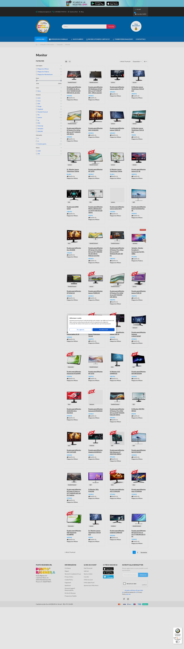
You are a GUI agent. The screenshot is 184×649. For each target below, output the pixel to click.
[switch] (178, 642)
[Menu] (181, 628)
